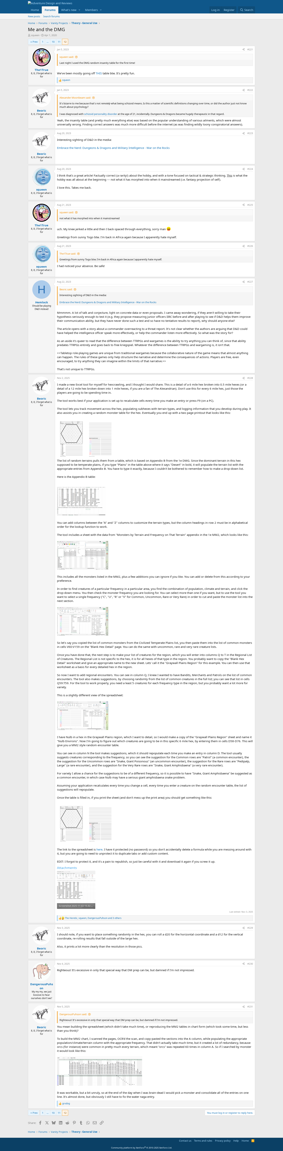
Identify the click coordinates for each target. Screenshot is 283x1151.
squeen (35, 35)
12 (65, 41)
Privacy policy (223, 1140)
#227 (250, 281)
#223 (250, 133)
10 (53, 41)
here (99, 849)
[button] (79, 9)
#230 (250, 963)
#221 (250, 49)
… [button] (48, 41)
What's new (68, 10)
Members (91, 10)
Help (236, 1140)
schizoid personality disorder (100, 114)
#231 (250, 1006)
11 (59, 41)
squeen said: (66, 57)
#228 (250, 378)
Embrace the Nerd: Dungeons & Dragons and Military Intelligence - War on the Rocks (113, 148)
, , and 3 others (93, 918)
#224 (250, 169)
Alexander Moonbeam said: (75, 97)
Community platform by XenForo (141, 1147)
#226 (250, 246)
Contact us (185, 1140)
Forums (50, 10)
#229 (250, 927)
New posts (34, 16)
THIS (99, 73)
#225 (250, 205)
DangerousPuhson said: (73, 1014)
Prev (35, 41)
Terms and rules (203, 1140)
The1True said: (67, 253)
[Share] (243, 49)
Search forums (51, 16)
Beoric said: (65, 289)
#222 (250, 90)
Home (35, 10)
